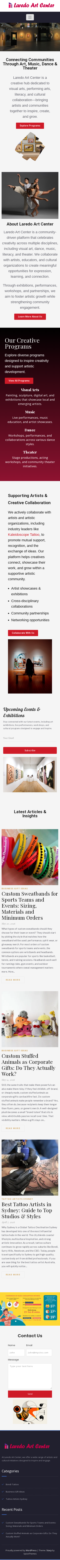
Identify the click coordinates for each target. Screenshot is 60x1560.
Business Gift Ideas (15, 888)
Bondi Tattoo (12, 1484)
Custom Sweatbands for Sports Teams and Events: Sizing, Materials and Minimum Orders (30, 906)
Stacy (49, 1550)
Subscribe (30, 750)
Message (13, 1359)
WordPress (31, 1550)
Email (29, 1345)
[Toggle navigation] (30, 17)
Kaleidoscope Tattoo (23, 535)
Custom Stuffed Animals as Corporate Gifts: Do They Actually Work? (28, 1065)
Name (11, 1345)
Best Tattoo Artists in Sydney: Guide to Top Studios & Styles (27, 1210)
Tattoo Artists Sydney (17, 1199)
